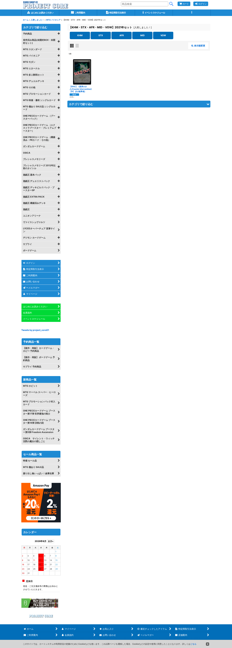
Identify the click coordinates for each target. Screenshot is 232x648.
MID (142, 35)
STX (100, 35)
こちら (193, 644)
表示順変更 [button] (199, 45)
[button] (192, 12)
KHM (80, 35)
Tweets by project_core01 (35, 330)
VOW (163, 35)
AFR (121, 35)
